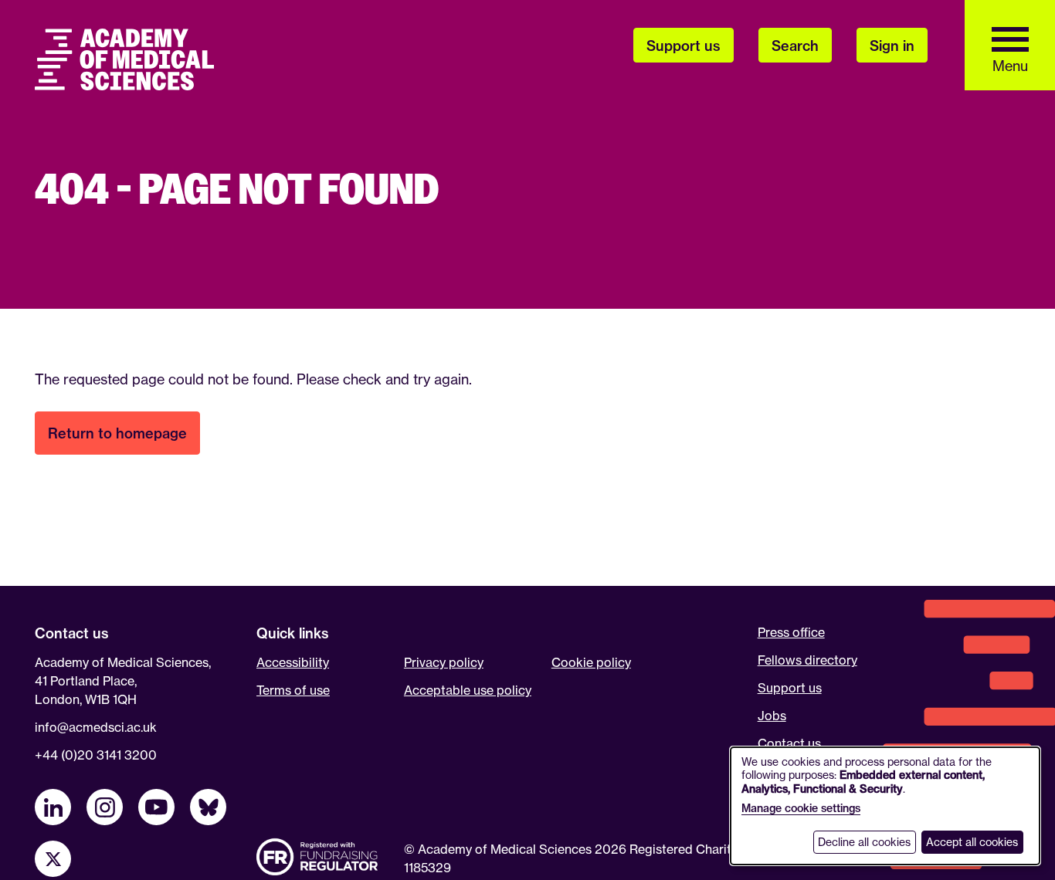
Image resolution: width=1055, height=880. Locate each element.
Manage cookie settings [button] (800, 808)
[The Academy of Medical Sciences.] (124, 59)
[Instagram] (105, 807)
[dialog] (885, 806)
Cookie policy (591, 662)
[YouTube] (156, 807)
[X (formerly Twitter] (53, 859)
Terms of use (293, 690)
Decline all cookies (864, 841)
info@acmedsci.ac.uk (96, 727)
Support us (790, 688)
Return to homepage (117, 433)
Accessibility (292, 662)
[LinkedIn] (53, 807)
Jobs (772, 715)
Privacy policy (443, 662)
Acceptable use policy (467, 690)
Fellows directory (807, 660)
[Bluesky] (208, 807)
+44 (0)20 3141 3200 (96, 755)
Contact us (789, 743)
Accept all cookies (972, 841)
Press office (791, 632)
